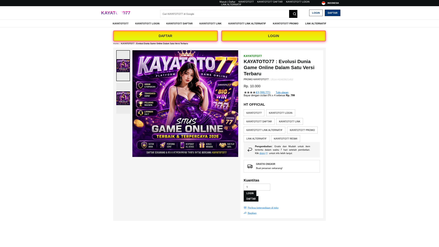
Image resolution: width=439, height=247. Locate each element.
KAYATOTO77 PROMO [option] (302, 130)
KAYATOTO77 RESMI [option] (285, 138)
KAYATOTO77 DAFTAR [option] (259, 121)
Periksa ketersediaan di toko (263, 207)
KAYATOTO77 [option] (254, 112)
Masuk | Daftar (227, 1)
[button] (123, 65)
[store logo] (115, 13)
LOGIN (273, 36)
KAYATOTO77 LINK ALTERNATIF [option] (264, 130)
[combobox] (229, 14)
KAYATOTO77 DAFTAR (270, 1)
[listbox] (282, 125)
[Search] (293, 14)
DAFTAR (165, 36)
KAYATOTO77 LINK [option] (289, 121)
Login (316, 12)
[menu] (219, 23)
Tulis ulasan (282, 92)
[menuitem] (120, 23)
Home (116, 43)
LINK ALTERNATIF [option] (256, 138)
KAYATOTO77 (246, 1)
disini (262, 153)
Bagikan (252, 213)
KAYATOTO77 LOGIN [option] (280, 112)
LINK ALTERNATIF (231, 4)
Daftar (332, 12)
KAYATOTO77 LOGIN (298, 1)
